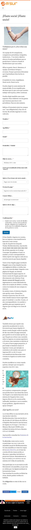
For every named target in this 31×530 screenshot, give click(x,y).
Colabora (24, 516)
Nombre (6, 119)
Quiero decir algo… (9, 205)
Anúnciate (7, 516)
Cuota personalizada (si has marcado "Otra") (15, 168)
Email (5, 137)
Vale (15, 527)
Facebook (6, 491)
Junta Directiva (11, 450)
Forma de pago (8, 187)
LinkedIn (25, 491)
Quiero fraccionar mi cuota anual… (14, 178)
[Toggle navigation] (3, 8)
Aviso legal (23, 510)
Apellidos (6, 128)
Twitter (13, 491)
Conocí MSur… (8, 196)
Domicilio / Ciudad (9, 145)
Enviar (6, 232)
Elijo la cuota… (8, 159)
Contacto (16, 516)
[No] (29, 524)
